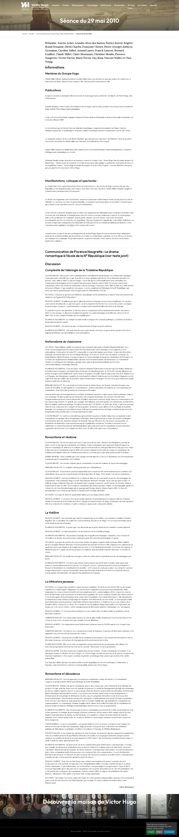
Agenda (153, 5)
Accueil (24, 34)
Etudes (66, 5)
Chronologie (92, 5)
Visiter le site (89, 812)
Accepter (151, 832)
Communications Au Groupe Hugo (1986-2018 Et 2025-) (55, 34)
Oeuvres (55, 5)
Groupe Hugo (131, 6)
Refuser (159, 832)
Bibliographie (78, 5)
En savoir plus (169, 832)
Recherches (119, 5)
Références (106, 5)
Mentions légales (76, 831)
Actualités (142, 5)
